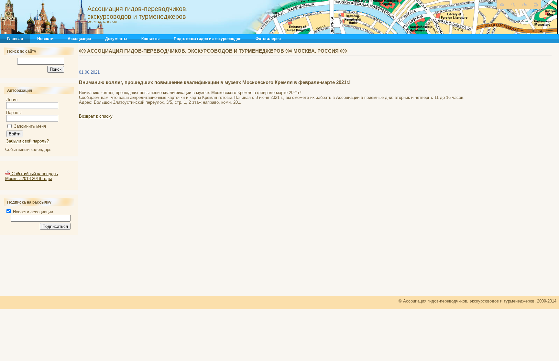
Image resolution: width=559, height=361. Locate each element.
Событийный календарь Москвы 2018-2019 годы (31, 176)
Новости (45, 39)
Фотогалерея (268, 39)
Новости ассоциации (32, 211)
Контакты (150, 39)
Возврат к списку (96, 116)
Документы (116, 39)
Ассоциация (79, 39)
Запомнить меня (30, 126)
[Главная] (69, 17)
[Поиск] (513, 4)
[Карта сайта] (524, 4)
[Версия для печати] (535, 4)
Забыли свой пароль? (27, 141)
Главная (15, 39)
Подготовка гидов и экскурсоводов (207, 39)
